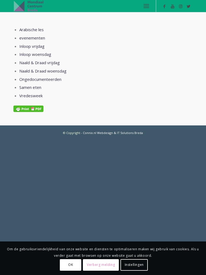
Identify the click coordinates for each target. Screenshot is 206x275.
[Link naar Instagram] (180, 6)
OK (70, 264)
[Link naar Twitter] (189, 6)
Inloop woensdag (35, 54)
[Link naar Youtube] (172, 6)
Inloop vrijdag (32, 46)
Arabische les (31, 29)
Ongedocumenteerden (40, 79)
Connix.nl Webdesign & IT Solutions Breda (113, 133)
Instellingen (134, 264)
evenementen (32, 38)
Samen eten (30, 87)
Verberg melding (101, 264)
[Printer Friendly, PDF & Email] (28, 108)
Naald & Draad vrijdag (39, 62)
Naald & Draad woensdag (43, 71)
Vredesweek (31, 95)
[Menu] (146, 6)
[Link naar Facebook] (164, 6)
